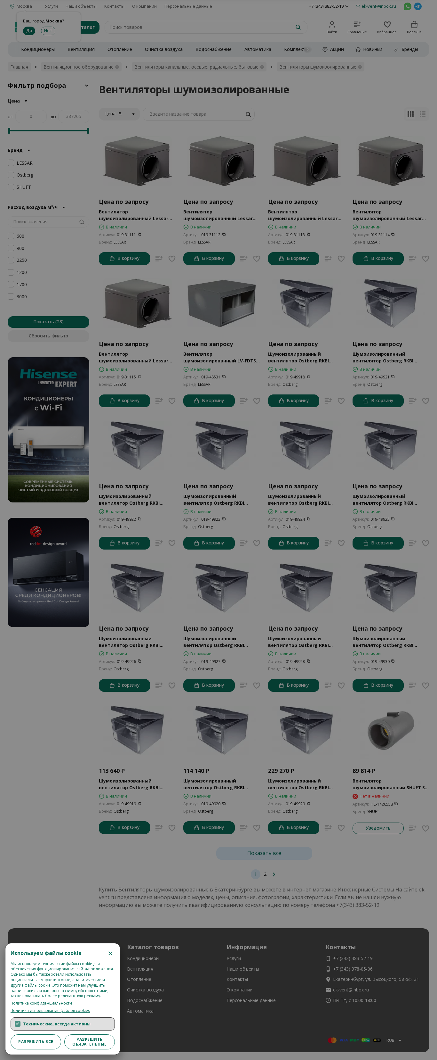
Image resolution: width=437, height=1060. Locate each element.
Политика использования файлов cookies (50, 1010)
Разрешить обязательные (89, 1042)
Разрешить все (35, 1041)
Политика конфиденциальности (41, 1003)
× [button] (110, 952)
